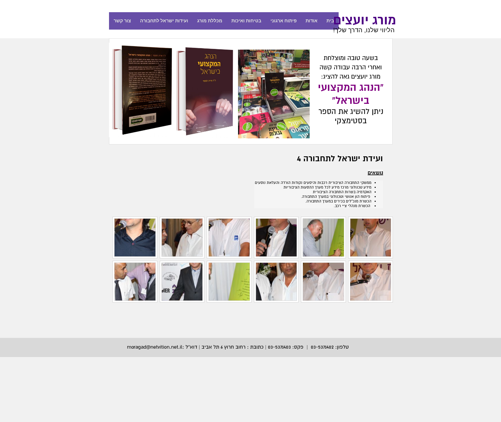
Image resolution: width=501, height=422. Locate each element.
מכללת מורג (209, 20)
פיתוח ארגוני (284, 20)
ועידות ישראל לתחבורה (164, 20)
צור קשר (122, 20)
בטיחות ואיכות (246, 20)
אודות (311, 20)
